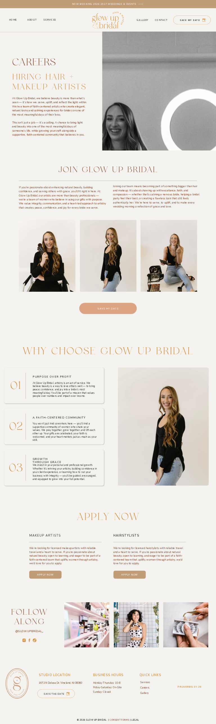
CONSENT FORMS (120, 720)
